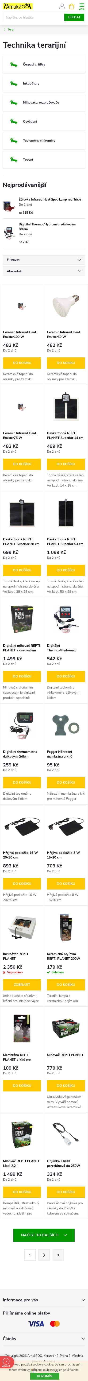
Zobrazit (22, 985)
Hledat (74, 17)
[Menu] (82, 6)
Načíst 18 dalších (40, 1235)
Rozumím (45, 1376)
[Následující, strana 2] (44, 1255)
